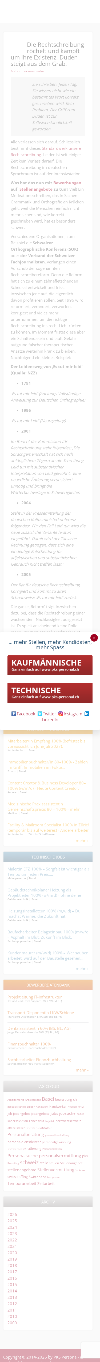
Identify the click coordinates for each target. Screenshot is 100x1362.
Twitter (49, 714)
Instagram (73, 714)
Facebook (26, 714)
